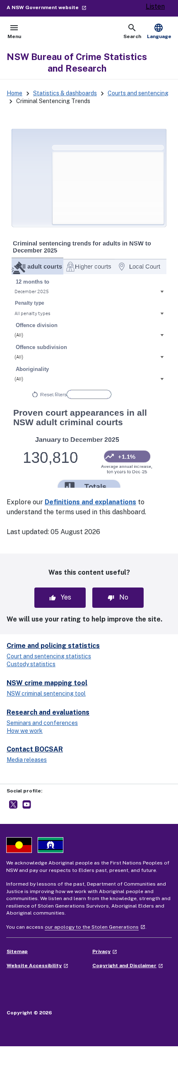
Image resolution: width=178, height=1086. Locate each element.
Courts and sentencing (138, 93)
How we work (25, 730)
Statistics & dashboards (65, 93)
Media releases (27, 759)
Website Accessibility (37, 965)
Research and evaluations (48, 712)
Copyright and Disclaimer (127, 965)
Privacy (104, 951)
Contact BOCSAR (35, 749)
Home (14, 93)
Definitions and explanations (90, 502)
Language (159, 31)
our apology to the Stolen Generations (95, 927)
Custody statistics (31, 664)
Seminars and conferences (42, 723)
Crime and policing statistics (53, 646)
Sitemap (17, 951)
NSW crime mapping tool (47, 683)
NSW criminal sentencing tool (46, 693)
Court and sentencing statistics (49, 656)
